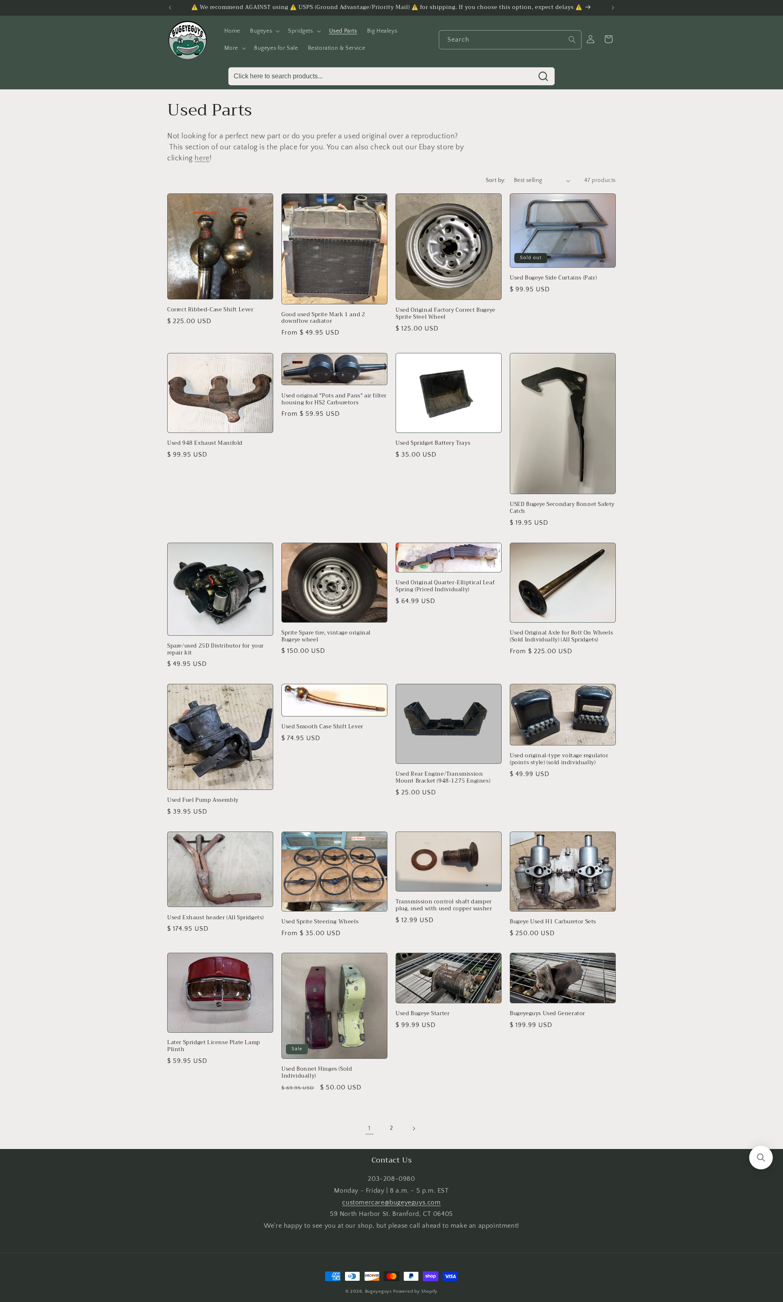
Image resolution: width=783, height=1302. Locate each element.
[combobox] (510, 40)
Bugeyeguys (378, 1291)
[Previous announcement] (170, 8)
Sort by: (496, 180)
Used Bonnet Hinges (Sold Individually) (316, 1073)
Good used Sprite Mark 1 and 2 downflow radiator (323, 318)
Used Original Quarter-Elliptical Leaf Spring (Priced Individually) (445, 586)
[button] (264, 31)
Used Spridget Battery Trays (433, 442)
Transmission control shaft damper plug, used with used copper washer (444, 905)
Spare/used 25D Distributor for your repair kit (215, 649)
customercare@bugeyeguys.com (391, 1202)
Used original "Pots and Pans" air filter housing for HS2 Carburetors (334, 399)
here (202, 158)
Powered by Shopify (415, 1291)
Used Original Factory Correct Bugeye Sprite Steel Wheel (445, 314)
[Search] (572, 40)
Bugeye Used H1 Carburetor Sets (553, 921)
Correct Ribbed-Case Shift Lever (210, 309)
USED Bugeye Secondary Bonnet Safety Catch (562, 508)
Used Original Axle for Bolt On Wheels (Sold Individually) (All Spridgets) (561, 636)
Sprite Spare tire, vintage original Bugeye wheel (326, 636)
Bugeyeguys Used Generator (547, 1014)
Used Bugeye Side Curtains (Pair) (553, 278)
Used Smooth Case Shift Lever (322, 726)
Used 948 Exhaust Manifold (205, 442)
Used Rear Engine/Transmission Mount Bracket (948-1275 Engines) (443, 777)
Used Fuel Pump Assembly (203, 800)
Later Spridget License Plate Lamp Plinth (213, 1047)
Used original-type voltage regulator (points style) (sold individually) (559, 759)
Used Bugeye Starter (422, 1014)
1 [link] (369, 1128)
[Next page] (413, 1129)
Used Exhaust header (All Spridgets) (215, 917)
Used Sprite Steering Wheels (319, 921)
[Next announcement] (613, 8)
